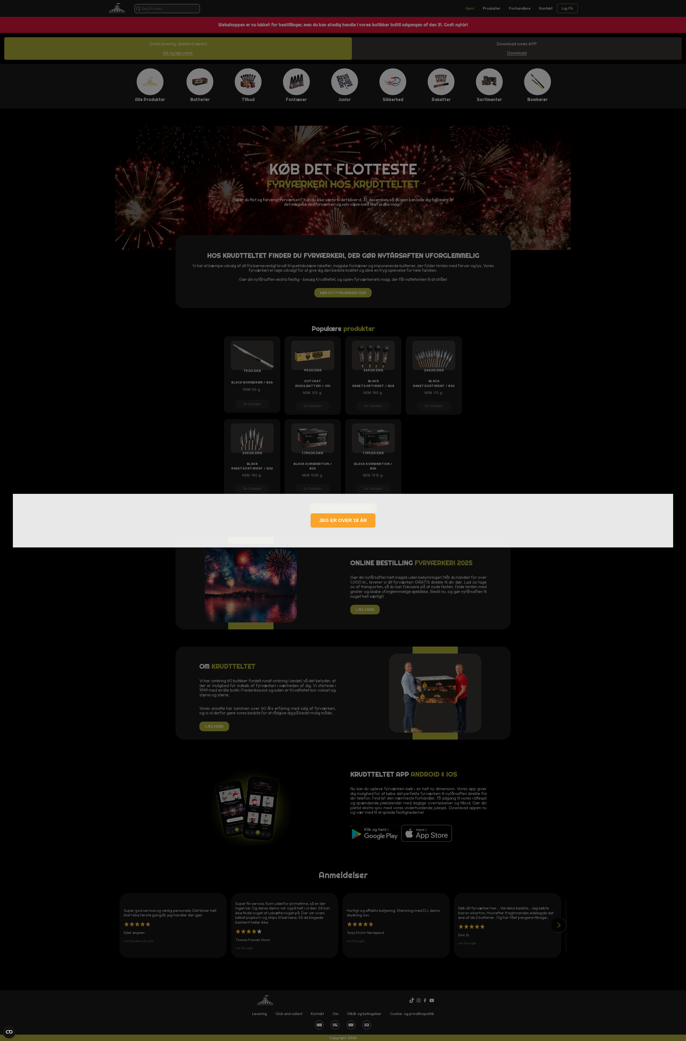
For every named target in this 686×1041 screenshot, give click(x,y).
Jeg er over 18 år (343, 520)
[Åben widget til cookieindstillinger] (9, 1031)
